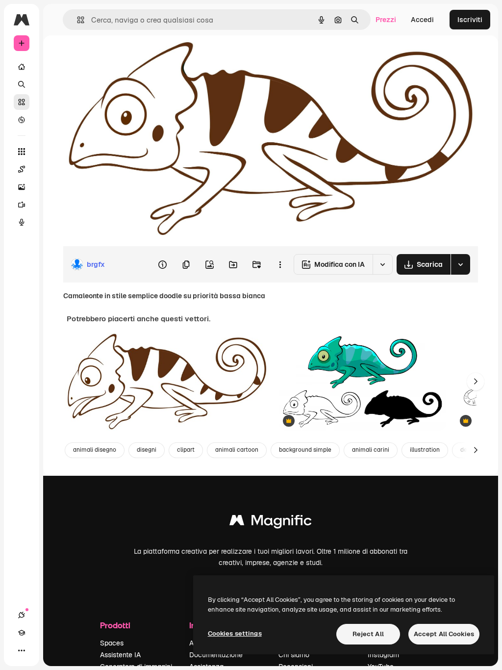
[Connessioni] (21, 615)
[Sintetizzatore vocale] (21, 222)
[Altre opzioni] (280, 264)
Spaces (112, 643)
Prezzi (386, 19)
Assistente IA (120, 654)
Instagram (383, 654)
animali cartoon (236, 450)
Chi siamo (293, 654)
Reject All (368, 634)
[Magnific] (270, 522)
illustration (425, 450)
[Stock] (21, 102)
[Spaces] (21, 169)
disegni (146, 450)
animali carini (370, 450)
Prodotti (115, 625)
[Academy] (21, 633)
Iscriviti (469, 19)
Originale (127, 57)
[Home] (21, 67)
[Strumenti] (21, 151)
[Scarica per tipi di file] (460, 264)
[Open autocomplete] (76, 20)
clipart (186, 450)
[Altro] (21, 650)
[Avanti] (475, 382)
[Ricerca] (21, 84)
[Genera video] (21, 204)
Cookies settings (235, 633)
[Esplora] (21, 120)
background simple (305, 450)
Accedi (422, 19)
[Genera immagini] (21, 187)
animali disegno (94, 450)
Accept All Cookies (444, 634)
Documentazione (216, 654)
